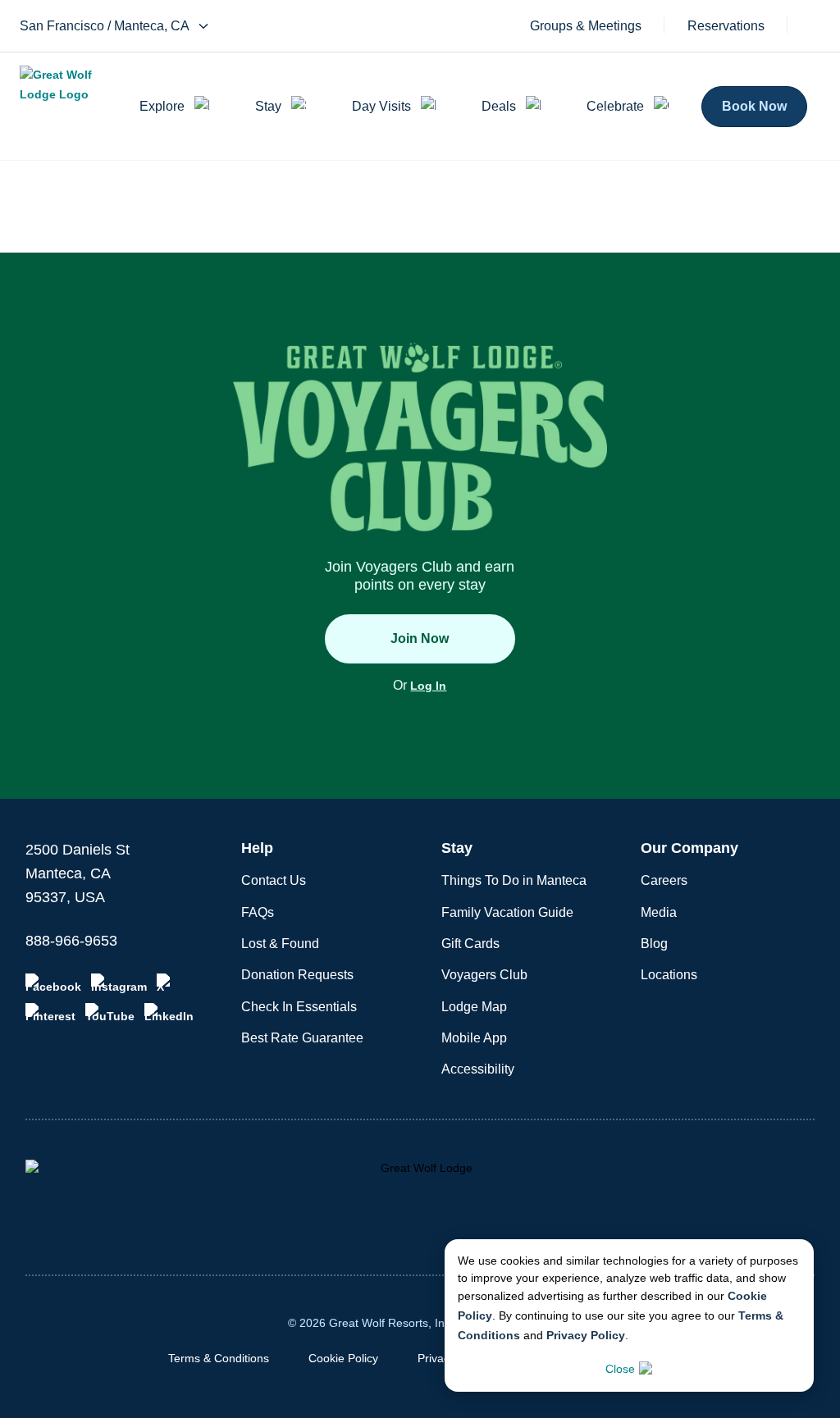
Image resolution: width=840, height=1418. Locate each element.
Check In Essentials (299, 1007)
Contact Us (273, 880)
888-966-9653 (71, 940)
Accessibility (477, 1069)
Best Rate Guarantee (302, 1038)
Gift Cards (470, 944)
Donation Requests (297, 975)
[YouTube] (110, 1013)
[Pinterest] (50, 1013)
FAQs (257, 912)
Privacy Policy (585, 1335)
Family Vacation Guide (507, 912)
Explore (162, 106)
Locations (669, 975)
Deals (499, 106)
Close (620, 1368)
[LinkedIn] (169, 1013)
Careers (664, 880)
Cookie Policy (343, 1358)
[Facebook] (53, 983)
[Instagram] (119, 983)
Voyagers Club (484, 975)
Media (659, 912)
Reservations (726, 26)
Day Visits (381, 106)
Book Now (754, 106)
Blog (654, 944)
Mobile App (474, 1038)
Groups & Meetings (585, 26)
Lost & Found (280, 944)
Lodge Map (474, 1007)
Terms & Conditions (218, 1358)
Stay (268, 106)
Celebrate (615, 106)
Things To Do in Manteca (514, 880)
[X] (166, 983)
